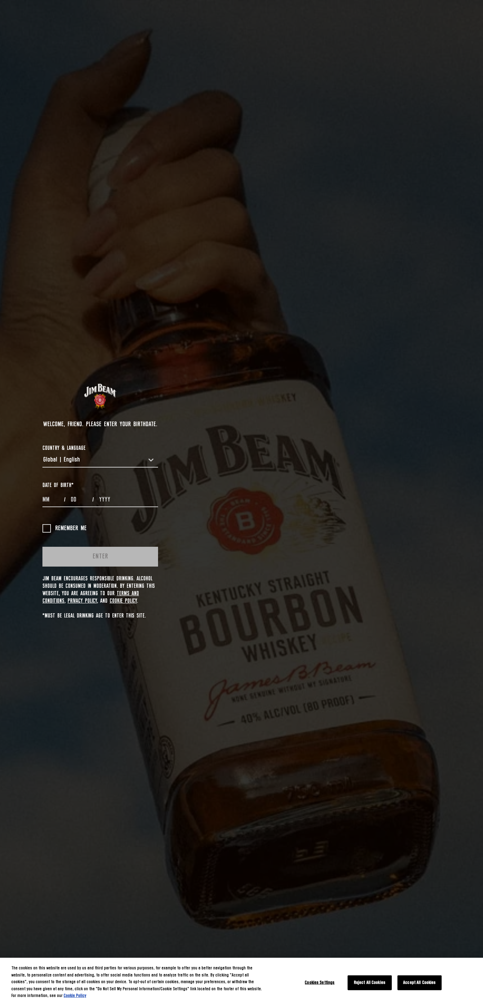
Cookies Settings (319, 982)
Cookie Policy (123, 601)
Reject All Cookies (369, 982)
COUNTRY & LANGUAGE (64, 448)
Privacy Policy (82, 601)
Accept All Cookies (419, 982)
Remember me (71, 528)
